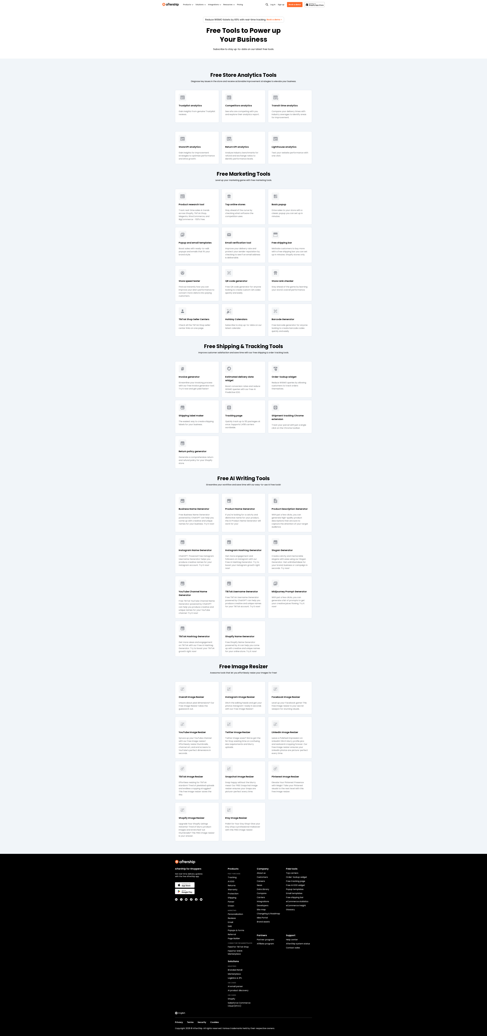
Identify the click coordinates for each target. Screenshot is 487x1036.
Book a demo (295, 4)
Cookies (214, 1022)
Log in (272, 4)
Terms (190, 1022)
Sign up (281, 4)
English (181, 1013)
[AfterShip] (171, 4)
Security (202, 1022)
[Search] (267, 4)
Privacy (179, 1022)
